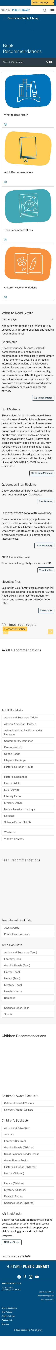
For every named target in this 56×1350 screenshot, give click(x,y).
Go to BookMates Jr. (41, 473)
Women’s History (14, 838)
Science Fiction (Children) (19, 1202)
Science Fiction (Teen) (17, 1007)
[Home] (15, 10)
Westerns (9, 832)
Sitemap (5, 1324)
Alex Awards (11, 927)
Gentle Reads (12, 753)
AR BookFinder (12, 1242)
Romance (9, 997)
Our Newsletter (47, 1300)
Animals (9, 1134)
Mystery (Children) (15, 1189)
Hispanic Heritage (15, 760)
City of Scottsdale (9, 1308)
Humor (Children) (14, 1183)
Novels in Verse (13, 991)
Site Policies (7, 1312)
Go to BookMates (43, 397)
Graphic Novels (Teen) (17, 965)
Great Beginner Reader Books (21, 1153)
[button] (49, 62)
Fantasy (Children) (15, 1140)
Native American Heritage (19, 809)
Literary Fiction (13, 796)
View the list (45, 570)
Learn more (46, 610)
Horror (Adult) (12, 783)
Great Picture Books (16, 1160)
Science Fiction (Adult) (17, 822)
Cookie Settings (8, 1316)
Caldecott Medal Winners (19, 1103)
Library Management (45, 1295)
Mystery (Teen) (13, 984)
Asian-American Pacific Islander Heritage (23, 732)
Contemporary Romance (18, 740)
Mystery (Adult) (13, 802)
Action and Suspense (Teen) (20, 952)
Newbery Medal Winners (18, 1109)
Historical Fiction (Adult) (18, 766)
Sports (8, 1014)
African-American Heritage (20, 723)
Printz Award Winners (17, 934)
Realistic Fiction (13, 1196)
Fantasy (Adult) (13, 747)
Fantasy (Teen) (13, 958)
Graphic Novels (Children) (19, 1147)
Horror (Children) (14, 1173)
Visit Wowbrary (44, 545)
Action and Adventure (17, 1127)
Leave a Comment (46, 1292)
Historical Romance (15, 776)
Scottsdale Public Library (23, 18)
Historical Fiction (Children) (20, 1166)
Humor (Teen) (12, 978)
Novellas (9, 815)
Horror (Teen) (12, 971)
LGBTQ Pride (11, 789)
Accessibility (7, 1320)
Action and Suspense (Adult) (21, 717)
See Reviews (45, 501)
